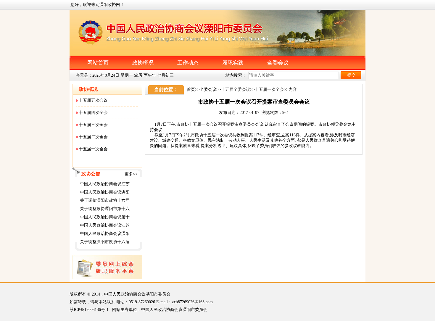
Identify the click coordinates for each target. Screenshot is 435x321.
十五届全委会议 (235, 89)
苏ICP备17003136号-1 (89, 309)
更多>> (131, 174)
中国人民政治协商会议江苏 (105, 184)
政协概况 (143, 63)
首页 (191, 89)
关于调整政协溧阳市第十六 (105, 209)
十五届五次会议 (93, 100)
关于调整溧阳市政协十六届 (105, 200)
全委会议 (278, 63)
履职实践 (233, 63)
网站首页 (98, 63)
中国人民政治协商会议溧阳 (105, 192)
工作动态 (188, 63)
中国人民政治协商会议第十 (105, 217)
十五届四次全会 (93, 112)
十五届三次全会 (93, 124)
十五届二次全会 (93, 137)
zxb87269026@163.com (192, 302)
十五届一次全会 (93, 149)
